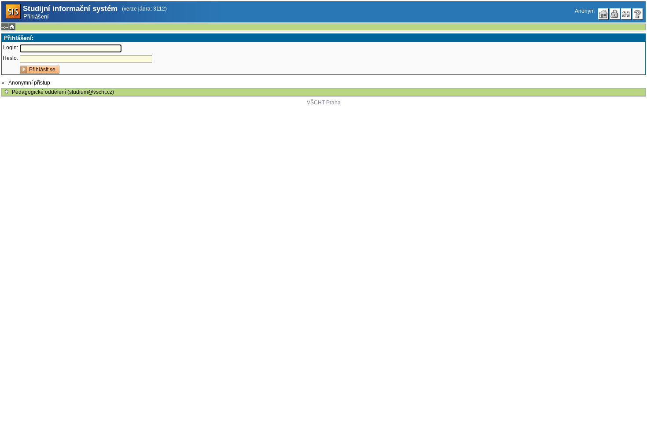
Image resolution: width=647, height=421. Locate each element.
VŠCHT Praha (324, 103)
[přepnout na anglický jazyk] (626, 14)
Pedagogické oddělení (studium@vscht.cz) (63, 92)
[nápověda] (637, 14)
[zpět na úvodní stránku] (603, 14)
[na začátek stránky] (6, 92)
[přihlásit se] (615, 14)
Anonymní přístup (29, 83)
